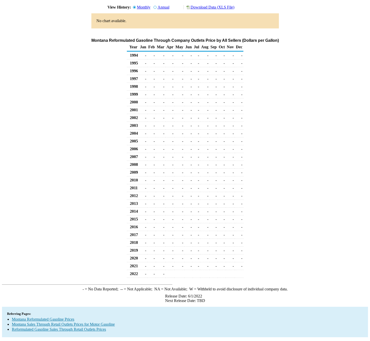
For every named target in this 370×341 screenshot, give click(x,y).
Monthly (144, 7)
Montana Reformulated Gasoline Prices (43, 319)
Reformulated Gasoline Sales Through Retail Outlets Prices (59, 329)
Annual (163, 7)
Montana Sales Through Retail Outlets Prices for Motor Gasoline (63, 324)
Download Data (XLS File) (212, 7)
